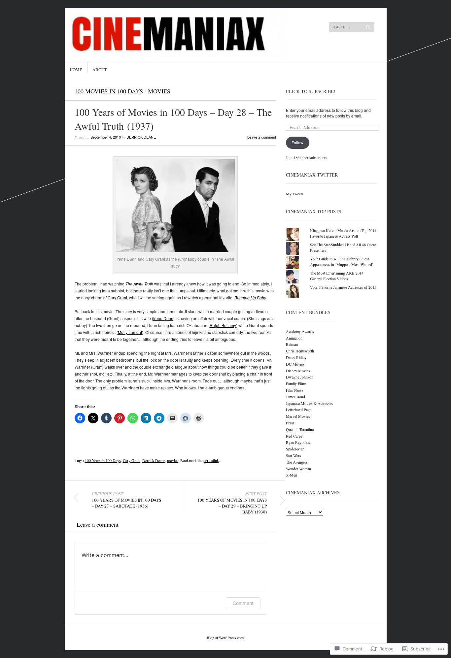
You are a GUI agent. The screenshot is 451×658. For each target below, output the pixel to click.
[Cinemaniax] (176, 32)
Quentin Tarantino (300, 429)
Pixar (290, 422)
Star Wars (293, 455)
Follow (297, 142)
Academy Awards (300, 331)
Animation (294, 338)
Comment (243, 603)
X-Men (291, 474)
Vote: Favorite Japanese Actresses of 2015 (343, 287)
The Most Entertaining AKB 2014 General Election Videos (337, 275)
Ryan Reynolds (298, 442)
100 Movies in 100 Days (109, 91)
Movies (159, 91)
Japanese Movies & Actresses (309, 403)
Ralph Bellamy (223, 325)
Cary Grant (117, 297)
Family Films (296, 383)
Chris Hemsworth (300, 350)
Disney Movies (298, 370)
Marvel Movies (298, 416)
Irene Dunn (163, 318)
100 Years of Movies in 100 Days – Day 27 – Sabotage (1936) (126, 500)
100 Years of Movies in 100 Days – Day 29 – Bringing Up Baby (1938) (232, 503)
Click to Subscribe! (310, 91)
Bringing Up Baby (250, 297)
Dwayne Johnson (299, 376)
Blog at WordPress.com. (226, 637)
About (99, 70)
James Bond (295, 396)
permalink (211, 460)
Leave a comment (261, 137)
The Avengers (297, 462)
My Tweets (294, 193)
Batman (292, 344)
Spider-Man (295, 448)
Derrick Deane (141, 137)
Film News (294, 390)
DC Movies (295, 364)
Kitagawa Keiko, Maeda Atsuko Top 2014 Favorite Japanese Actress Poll (343, 233)
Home (76, 70)
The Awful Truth (139, 283)
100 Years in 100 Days (103, 460)
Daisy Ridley (296, 357)
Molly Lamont (130, 332)
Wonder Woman (298, 468)
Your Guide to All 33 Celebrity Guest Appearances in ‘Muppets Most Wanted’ (341, 261)
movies (172, 460)
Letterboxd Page (298, 409)
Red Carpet (294, 436)
